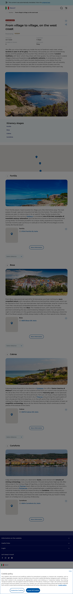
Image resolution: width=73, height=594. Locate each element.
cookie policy (62, 585)
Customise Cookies (17, 590)
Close (70, 571)
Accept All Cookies (33, 590)
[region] (36, 581)
